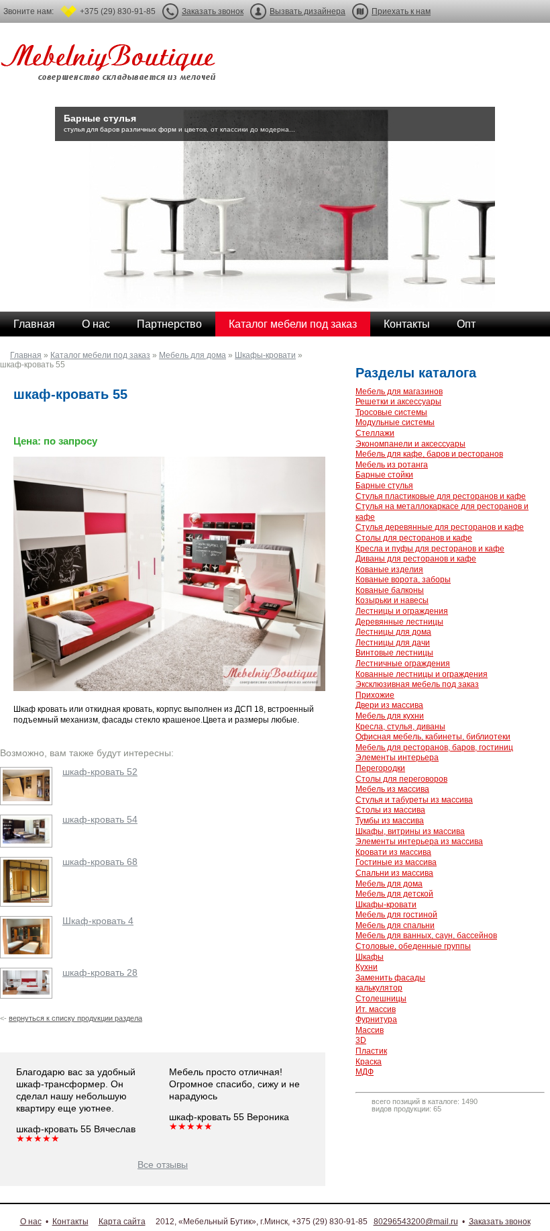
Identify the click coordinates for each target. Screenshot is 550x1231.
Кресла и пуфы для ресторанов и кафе (429, 548)
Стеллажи (374, 433)
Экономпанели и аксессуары (410, 444)
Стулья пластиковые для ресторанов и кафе (440, 496)
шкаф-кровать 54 (100, 819)
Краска (368, 1061)
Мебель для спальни (395, 925)
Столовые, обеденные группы (413, 946)
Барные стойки (384, 475)
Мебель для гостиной (396, 914)
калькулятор (378, 988)
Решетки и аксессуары (398, 401)
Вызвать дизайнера (307, 11)
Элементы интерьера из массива (419, 841)
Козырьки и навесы (392, 600)
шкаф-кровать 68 (100, 861)
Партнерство (169, 324)
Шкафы (369, 957)
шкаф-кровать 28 (100, 972)
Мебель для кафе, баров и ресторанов (429, 454)
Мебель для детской (394, 894)
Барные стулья (384, 485)
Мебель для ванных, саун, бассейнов (426, 935)
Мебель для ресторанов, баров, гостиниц (434, 747)
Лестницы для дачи (392, 642)
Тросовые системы (391, 412)
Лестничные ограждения (402, 663)
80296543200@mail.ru (416, 1221)
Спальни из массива (394, 873)
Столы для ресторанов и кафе (413, 538)
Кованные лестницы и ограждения (421, 674)
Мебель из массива (392, 789)
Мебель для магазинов (399, 391)
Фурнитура (376, 1019)
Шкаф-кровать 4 (97, 920)
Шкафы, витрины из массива (410, 831)
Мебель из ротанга (391, 464)
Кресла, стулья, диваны (400, 726)
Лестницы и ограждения (401, 611)
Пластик (371, 1051)
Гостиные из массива (396, 862)
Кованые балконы (389, 590)
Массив (369, 1030)
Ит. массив (375, 1009)
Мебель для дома (192, 355)
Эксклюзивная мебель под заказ (417, 684)
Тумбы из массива (389, 820)
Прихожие (374, 695)
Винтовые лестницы (394, 652)
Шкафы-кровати (265, 355)
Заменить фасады (390, 978)
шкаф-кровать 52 (100, 771)
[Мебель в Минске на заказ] (110, 65)
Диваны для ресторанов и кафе (415, 558)
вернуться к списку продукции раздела (75, 1018)
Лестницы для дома (393, 632)
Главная (34, 324)
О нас (96, 324)
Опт (466, 324)
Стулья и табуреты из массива (414, 800)
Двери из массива (389, 705)
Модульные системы (395, 422)
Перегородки (380, 768)
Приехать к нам (401, 11)
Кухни (366, 967)
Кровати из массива (393, 852)
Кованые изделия (389, 569)
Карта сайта (122, 1221)
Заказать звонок (212, 11)
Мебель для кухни (389, 716)
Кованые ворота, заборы (403, 579)
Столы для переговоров (401, 779)
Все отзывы (163, 1164)
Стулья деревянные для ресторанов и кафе (439, 527)
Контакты (407, 324)
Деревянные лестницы (399, 622)
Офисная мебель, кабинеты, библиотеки (432, 736)
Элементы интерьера (397, 757)
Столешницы (380, 998)
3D (360, 1040)
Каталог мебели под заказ (293, 324)
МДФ (364, 1072)
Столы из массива (390, 810)
